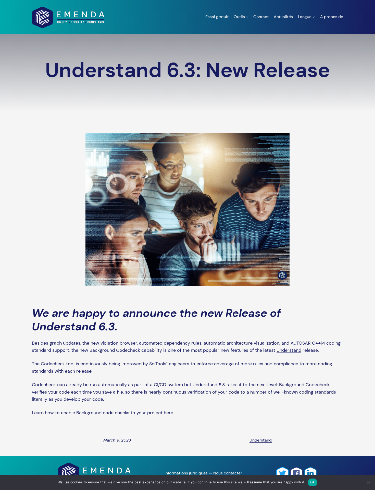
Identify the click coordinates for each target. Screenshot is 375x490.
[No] (368, 482)
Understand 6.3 (209, 385)
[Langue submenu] (313, 17)
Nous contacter (227, 473)
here (168, 413)
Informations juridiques (186, 473)
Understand (289, 350)
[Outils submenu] (247, 17)
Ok (312, 482)
